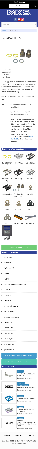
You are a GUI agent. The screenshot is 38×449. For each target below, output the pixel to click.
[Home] (19, 12)
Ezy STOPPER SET (7, 164)
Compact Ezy (7, 194)
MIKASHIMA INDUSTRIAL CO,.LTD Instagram (22, 19)
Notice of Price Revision (25, 387)
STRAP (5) (7, 273)
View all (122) (8, 257)
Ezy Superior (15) (9, 268)
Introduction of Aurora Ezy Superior (25, 410)
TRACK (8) (7, 290)
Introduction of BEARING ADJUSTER (26, 375)
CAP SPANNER (30, 223)
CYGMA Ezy (19, 163)
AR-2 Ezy (30, 178)
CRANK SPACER (7, 238)
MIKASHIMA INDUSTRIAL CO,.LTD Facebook (15, 19)
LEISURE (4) (7, 301)
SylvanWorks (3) (9, 350)
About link (7, 435)
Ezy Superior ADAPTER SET (19, 195)
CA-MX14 (7, 210)
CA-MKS (30, 194)
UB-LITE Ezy (30, 163)
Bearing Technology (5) (11, 306)
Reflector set (18, 223)
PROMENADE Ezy (7, 179)
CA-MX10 (18, 210)
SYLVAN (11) (8, 322)
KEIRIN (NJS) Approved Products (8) (15, 284)
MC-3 (7, 223)
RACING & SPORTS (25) (11, 317)
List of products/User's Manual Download (19, 356)
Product (20, 371)
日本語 (15, 2)
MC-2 (30, 210)
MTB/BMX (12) (8, 328)
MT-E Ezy (18, 178)
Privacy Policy (19, 435)
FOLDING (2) (8, 295)
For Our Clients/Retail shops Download (19, 362)
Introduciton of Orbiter (25, 398)
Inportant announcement (22, 384)
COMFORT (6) (8, 333)
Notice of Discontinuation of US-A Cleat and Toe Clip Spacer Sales (26, 423)
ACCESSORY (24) (9, 344)
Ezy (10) (6, 279)
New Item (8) (8, 262)
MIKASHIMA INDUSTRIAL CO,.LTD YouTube (19, 19)
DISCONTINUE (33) (10, 311)
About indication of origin (19, 247)
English (22, 2)
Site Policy (30, 435)
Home (4, 30)
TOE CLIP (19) (8, 339)
